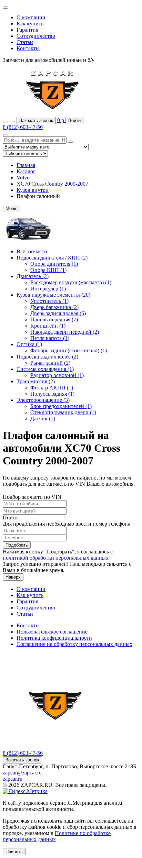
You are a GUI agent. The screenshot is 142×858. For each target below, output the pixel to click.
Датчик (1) (42, 418)
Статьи (25, 42)
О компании (31, 17)
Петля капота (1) (49, 338)
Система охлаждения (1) (45, 369)
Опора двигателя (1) (54, 264)
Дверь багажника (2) (54, 307)
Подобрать (17, 545)
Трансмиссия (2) (36, 381)
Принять (14, 851)
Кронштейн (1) (47, 326)
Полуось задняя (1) (52, 394)
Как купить (30, 23)
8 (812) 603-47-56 (23, 127)
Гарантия (27, 30)
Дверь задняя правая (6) (58, 313)
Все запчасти (32, 251)
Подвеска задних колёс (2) (47, 357)
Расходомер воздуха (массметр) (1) (70, 282)
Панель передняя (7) (54, 319)
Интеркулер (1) (48, 289)
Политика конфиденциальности (54, 638)
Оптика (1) (29, 344)
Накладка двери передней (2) (64, 332)
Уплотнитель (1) (49, 301)
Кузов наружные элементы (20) (53, 295)
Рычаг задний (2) (50, 363)
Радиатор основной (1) (57, 375)
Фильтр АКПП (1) (51, 387)
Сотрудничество (36, 36)
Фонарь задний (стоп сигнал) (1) (68, 350)
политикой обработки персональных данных (56, 558)
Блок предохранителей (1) (61, 406)
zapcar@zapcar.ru (22, 773)
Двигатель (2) (33, 276)
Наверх (13, 577)
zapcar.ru (12, 779)
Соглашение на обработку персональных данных (74, 644)
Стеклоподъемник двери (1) (63, 412)
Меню (12, 208)
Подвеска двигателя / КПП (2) (52, 258)
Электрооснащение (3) (43, 400)
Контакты (28, 48)
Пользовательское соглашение (52, 632)
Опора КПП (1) (48, 270)
